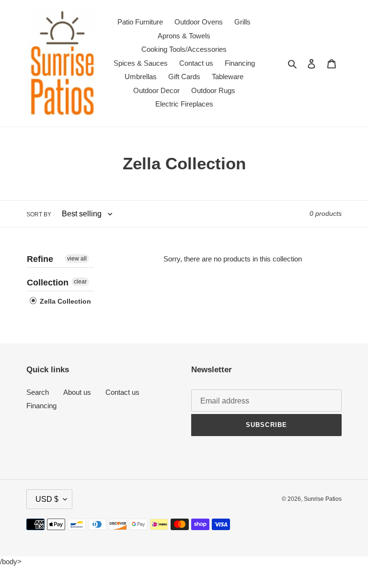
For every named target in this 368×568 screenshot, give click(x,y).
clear (80, 281)
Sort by (38, 214)
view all (77, 258)
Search (37, 392)
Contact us (122, 392)
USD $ (46, 499)
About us (77, 392)
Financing (41, 406)
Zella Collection (64, 301)
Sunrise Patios (323, 499)
